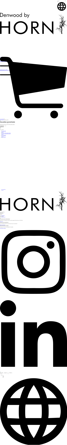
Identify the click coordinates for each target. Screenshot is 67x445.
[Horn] (33, 210)
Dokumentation (5, 5)
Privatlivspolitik (1, 372)
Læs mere (2, 132)
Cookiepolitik (5, 372)
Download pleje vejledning (3, 228)
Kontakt (2, 5)
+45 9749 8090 (3, 215)
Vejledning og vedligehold (28, 45)
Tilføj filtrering (2, 126)
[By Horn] (33, 34)
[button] (61, 0)
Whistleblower (10, 372)
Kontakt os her (1, 221)
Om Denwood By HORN (35, 45)
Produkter (1, 45)
